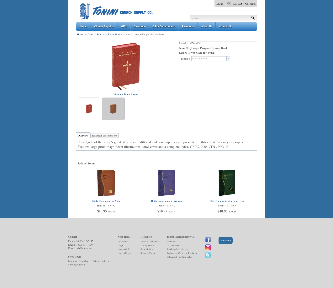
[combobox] (210, 58)
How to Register (125, 252)
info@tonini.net (84, 248)
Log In (219, 3)
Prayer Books (115, 34)
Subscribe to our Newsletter (179, 256)
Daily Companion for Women (166, 201)
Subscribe (225, 240)
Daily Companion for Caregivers (227, 201)
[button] (235, 2)
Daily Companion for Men (106, 201)
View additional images (125, 94)
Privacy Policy (147, 245)
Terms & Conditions (149, 241)
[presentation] (228, 58)
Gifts (90, 34)
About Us (171, 241)
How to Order (124, 249)
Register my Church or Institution (182, 252)
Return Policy (146, 249)
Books (100, 34)
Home (80, 34)
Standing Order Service (177, 249)
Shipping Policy (147, 252)
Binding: (186, 58)
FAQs (120, 245)
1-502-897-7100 (84, 244)
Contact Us (123, 241)
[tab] (83, 135)
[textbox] (209, 59)
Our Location (173, 245)
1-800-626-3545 (84, 241)
